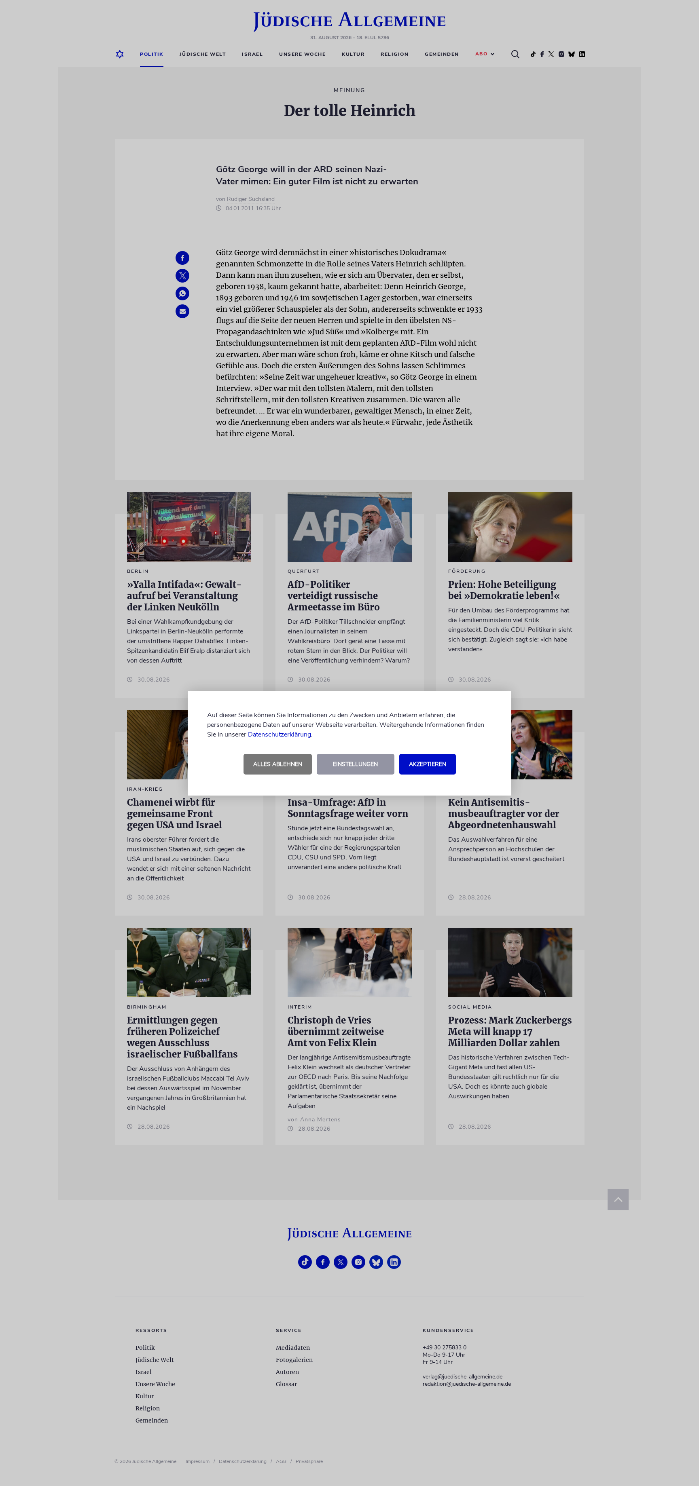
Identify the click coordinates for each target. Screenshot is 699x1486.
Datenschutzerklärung (279, 734)
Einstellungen (355, 764)
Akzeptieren (427, 764)
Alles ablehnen (277, 764)
